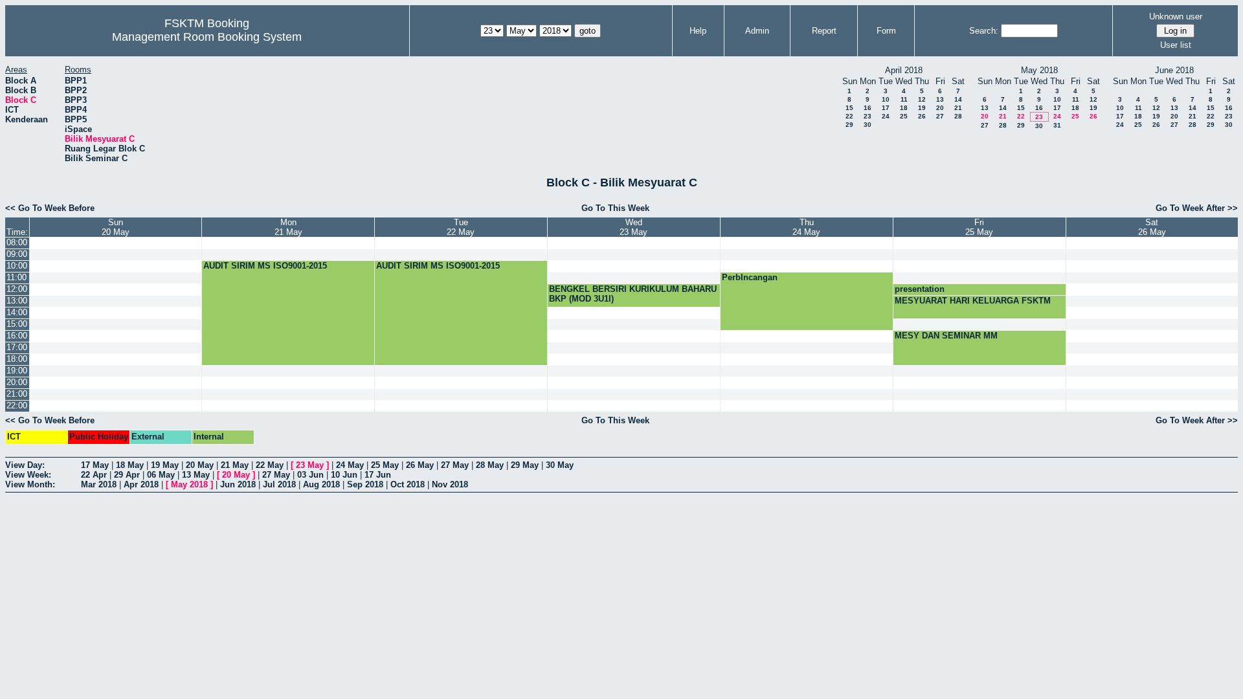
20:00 (16, 382)
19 (922, 107)
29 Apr (127, 475)
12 (922, 99)
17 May (95, 465)
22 (849, 116)
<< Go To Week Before (50, 208)
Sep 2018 (365, 484)
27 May (455, 465)
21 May (235, 465)
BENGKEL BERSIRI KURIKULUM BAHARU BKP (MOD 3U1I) (633, 294)
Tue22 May (461, 227)
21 (958, 107)
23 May (310, 465)
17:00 (16, 347)
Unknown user (1175, 16)
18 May (130, 465)
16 (867, 107)
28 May (490, 465)
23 (867, 116)
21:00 (16, 394)
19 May (165, 465)
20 (940, 107)
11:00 (16, 277)
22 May (270, 465)
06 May (161, 475)
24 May (350, 465)
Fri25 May (979, 227)
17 (886, 107)
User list (1175, 45)
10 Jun (344, 475)
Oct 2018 (407, 484)
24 (886, 116)
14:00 (16, 312)
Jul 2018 (279, 484)
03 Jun (310, 475)
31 (1057, 125)
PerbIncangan (750, 277)
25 (904, 116)
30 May (560, 465)
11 (904, 99)
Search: (983, 31)
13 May (196, 475)
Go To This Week (615, 208)
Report (824, 31)
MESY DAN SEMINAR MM (946, 335)
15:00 (16, 324)
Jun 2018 (238, 484)
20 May (200, 465)
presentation (920, 289)
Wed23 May (633, 227)
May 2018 (189, 484)
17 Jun (377, 475)
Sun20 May (115, 227)
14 (958, 99)
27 (940, 116)
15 (849, 107)
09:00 (16, 254)
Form (886, 31)
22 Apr (94, 475)
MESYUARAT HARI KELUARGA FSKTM (973, 300)
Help (697, 31)
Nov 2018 (450, 484)
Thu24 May (806, 227)
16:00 (16, 335)
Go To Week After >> (1197, 208)
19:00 (16, 370)
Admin (757, 31)
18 (904, 107)
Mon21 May (288, 227)
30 (867, 124)
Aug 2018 (321, 484)
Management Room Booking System (207, 36)
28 (958, 116)
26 (922, 116)
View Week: (28, 475)
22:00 (16, 405)
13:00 (16, 300)
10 (886, 99)
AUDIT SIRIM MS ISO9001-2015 (265, 266)
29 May (525, 465)
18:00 (16, 359)
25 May (385, 465)
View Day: (25, 465)
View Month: (30, 484)
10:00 (16, 266)
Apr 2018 (141, 484)
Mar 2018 (99, 484)
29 (849, 124)
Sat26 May (1152, 227)
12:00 (16, 289)
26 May (420, 465)
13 (940, 99)
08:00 (16, 242)
